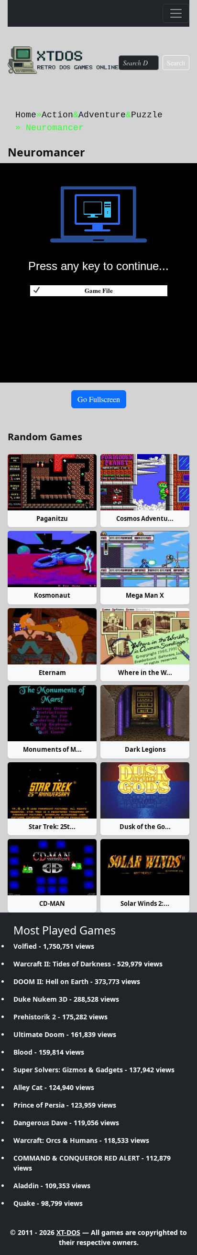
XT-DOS (68, 1232)
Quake (24, 1203)
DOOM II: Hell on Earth (50, 981)
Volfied (25, 946)
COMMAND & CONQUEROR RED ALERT (76, 1157)
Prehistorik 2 (34, 1016)
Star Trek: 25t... (52, 826)
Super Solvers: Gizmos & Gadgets (68, 1069)
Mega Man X (145, 595)
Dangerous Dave (40, 1122)
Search (176, 62)
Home (25, 115)
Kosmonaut (52, 595)
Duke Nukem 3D (40, 999)
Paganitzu (52, 518)
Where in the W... (145, 672)
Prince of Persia (39, 1105)
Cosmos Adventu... (145, 518)
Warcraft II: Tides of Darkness (62, 963)
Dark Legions (145, 749)
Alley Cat (28, 1087)
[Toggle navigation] (176, 13)
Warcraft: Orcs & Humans (55, 1140)
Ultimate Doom (39, 1034)
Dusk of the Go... (145, 826)
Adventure (102, 115)
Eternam (52, 672)
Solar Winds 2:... (144, 903)
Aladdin (26, 1185)
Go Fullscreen (98, 399)
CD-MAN (52, 903)
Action (57, 115)
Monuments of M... (52, 749)
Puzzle (147, 115)
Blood (23, 1052)
